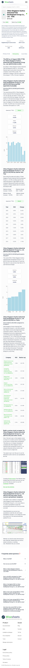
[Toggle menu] (26, 2)
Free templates (6, 635)
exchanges (5, 483)
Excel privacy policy (7, 652)
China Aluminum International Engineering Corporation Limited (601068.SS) (8, 398)
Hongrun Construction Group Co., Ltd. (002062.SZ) (8, 384)
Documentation (6, 625)
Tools (4, 639)
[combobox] (14, 7)
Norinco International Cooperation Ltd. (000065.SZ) (8, 391)
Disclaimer (5, 662)
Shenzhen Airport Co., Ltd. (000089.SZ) (8, 405)
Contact (20, 639)
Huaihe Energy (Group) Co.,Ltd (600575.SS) (7, 422)
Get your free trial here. (8, 487)
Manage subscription (8, 642)
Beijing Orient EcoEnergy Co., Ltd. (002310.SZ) (8, 378)
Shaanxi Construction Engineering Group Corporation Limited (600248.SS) (8, 363)
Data (4, 629)
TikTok (19, 632)
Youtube (20, 629)
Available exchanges (7, 632)
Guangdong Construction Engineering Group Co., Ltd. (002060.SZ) (8, 371)
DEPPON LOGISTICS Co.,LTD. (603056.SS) (8, 410)
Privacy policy (6, 656)
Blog (19, 625)
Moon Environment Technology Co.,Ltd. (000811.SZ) (8, 416)
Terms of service (7, 659)
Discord (19, 635)
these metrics (12, 478)
